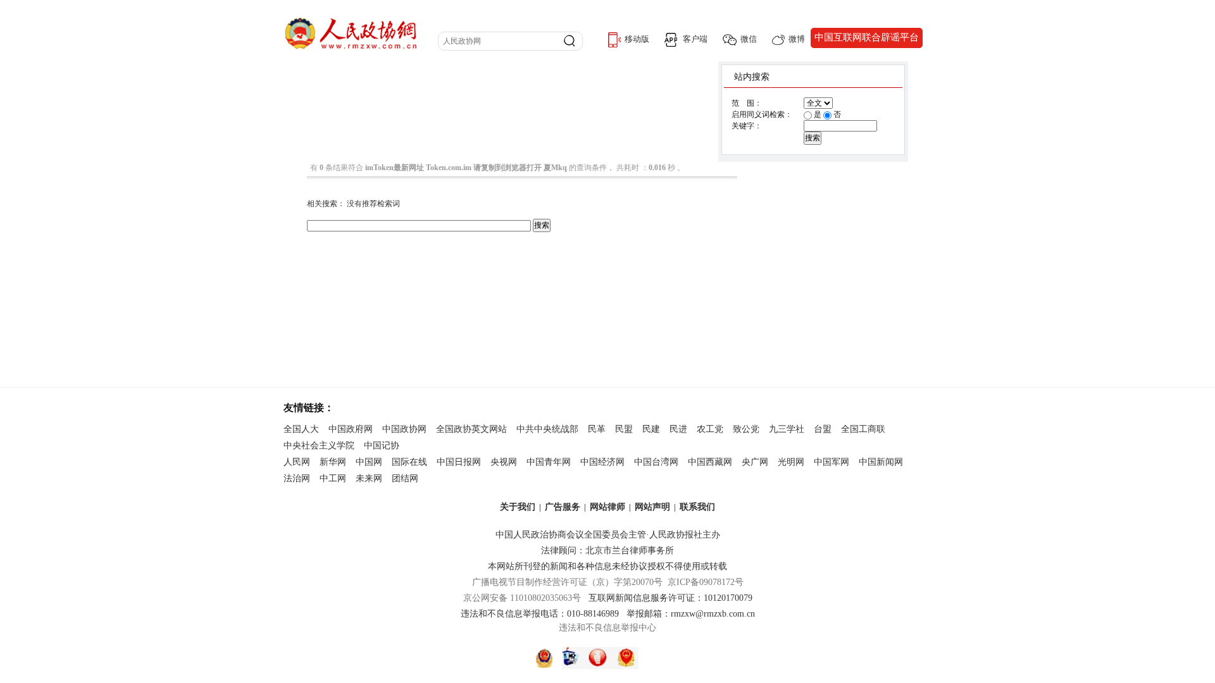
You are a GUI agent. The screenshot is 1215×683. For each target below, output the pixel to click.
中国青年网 (548, 462)
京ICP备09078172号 (706, 582)
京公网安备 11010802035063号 (526, 598)
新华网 (333, 462)
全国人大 (301, 429)
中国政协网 (404, 429)
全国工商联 (863, 429)
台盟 (823, 429)
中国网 (369, 462)
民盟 (624, 429)
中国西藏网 (710, 462)
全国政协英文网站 (471, 429)
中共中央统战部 (547, 429)
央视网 (503, 462)
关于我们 (517, 507)
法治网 (297, 478)
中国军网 (831, 462)
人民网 (297, 462)
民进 (678, 429)
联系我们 (697, 507)
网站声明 (652, 507)
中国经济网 (602, 462)
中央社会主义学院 (319, 445)
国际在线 (409, 462)
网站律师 (607, 507)
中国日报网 (459, 462)
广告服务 (562, 507)
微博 (796, 39)
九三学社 (786, 429)
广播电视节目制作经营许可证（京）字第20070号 (567, 582)
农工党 (710, 429)
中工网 (333, 478)
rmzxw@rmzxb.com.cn (713, 613)
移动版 (637, 39)
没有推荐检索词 (373, 203)
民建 (651, 429)
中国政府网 (350, 429)
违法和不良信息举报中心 (607, 627)
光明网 (791, 462)
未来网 (369, 478)
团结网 (405, 478)
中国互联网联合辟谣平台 (866, 37)
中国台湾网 (656, 462)
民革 (597, 429)
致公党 (746, 429)
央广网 (755, 462)
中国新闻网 (881, 462)
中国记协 (381, 445)
